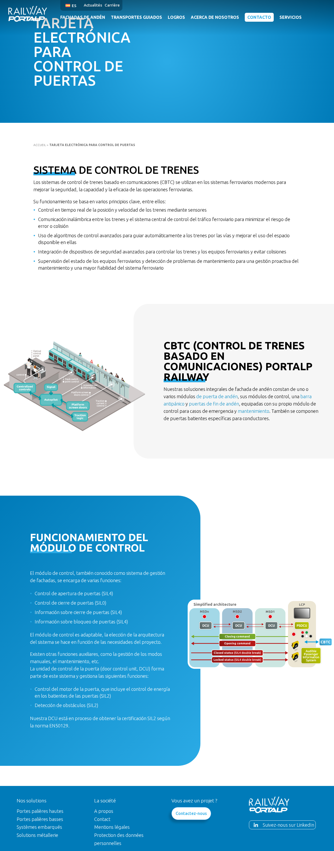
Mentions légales (112, 827)
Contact (102, 819)
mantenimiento (253, 411)
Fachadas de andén (82, 17)
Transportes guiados (136, 17)
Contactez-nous (191, 813)
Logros (176, 17)
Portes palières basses (40, 819)
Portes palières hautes (40, 811)
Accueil (39, 145)
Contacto (259, 17)
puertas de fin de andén (214, 403)
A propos (103, 811)
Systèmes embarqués (39, 827)
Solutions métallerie (37, 835)
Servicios (290, 17)
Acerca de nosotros (215, 17)
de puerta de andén (217, 396)
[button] (72, 5)
